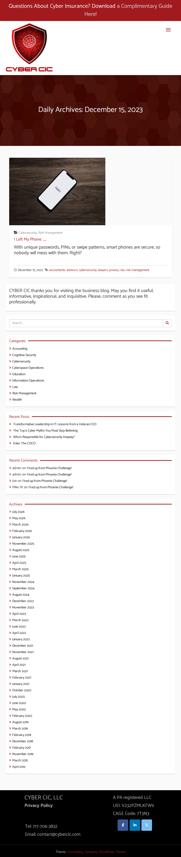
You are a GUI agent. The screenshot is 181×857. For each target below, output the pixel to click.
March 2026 (20, 524)
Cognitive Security (24, 355)
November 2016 (22, 754)
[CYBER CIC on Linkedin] (135, 825)
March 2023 (20, 620)
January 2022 (21, 639)
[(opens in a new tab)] (57, 191)
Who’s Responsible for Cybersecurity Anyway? (44, 437)
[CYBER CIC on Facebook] (123, 825)
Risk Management (50, 233)
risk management (137, 270)
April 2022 (19, 633)
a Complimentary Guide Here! (128, 10)
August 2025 (20, 550)
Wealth (17, 400)
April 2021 (18, 665)
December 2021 (22, 646)
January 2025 (21, 575)
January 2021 (20, 684)
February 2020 (22, 716)
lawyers (103, 270)
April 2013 (18, 767)
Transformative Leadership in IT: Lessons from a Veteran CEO (54, 424)
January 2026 (21, 537)
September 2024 (23, 588)
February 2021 (21, 677)
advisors (72, 270)
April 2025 (19, 563)
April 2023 (19, 614)
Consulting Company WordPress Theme (96, 852)
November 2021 (22, 652)
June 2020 (19, 703)
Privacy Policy (39, 806)
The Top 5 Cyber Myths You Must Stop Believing (45, 430)
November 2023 (23, 607)
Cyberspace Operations (28, 368)
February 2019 (21, 735)
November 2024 (23, 582)
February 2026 (22, 531)
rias (122, 270)
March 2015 (20, 760)
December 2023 (22, 601)
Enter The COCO (24, 443)
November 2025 (23, 544)
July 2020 (18, 697)
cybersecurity (88, 270)
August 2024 (20, 595)
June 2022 (19, 626)
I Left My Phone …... (30, 239)
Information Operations (28, 380)
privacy (114, 270)
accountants (57, 270)
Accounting (19, 349)
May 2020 (19, 709)
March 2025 (20, 569)
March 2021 (20, 671)
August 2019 (20, 722)
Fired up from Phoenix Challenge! (49, 468)
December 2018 (22, 741)
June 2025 (19, 556)
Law (15, 387)
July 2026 (18, 512)
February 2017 (21, 748)
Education (18, 374)
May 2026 (18, 518)
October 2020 (21, 690)
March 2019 (20, 728)
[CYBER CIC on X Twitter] (146, 825)
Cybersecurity (28, 233)
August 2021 (20, 658)
